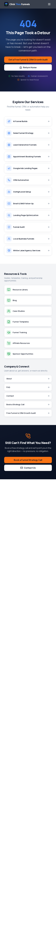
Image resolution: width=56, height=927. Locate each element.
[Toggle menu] (49, 4)
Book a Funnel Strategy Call (28, 460)
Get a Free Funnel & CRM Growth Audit (28, 59)
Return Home (30, 67)
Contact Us (30, 467)
